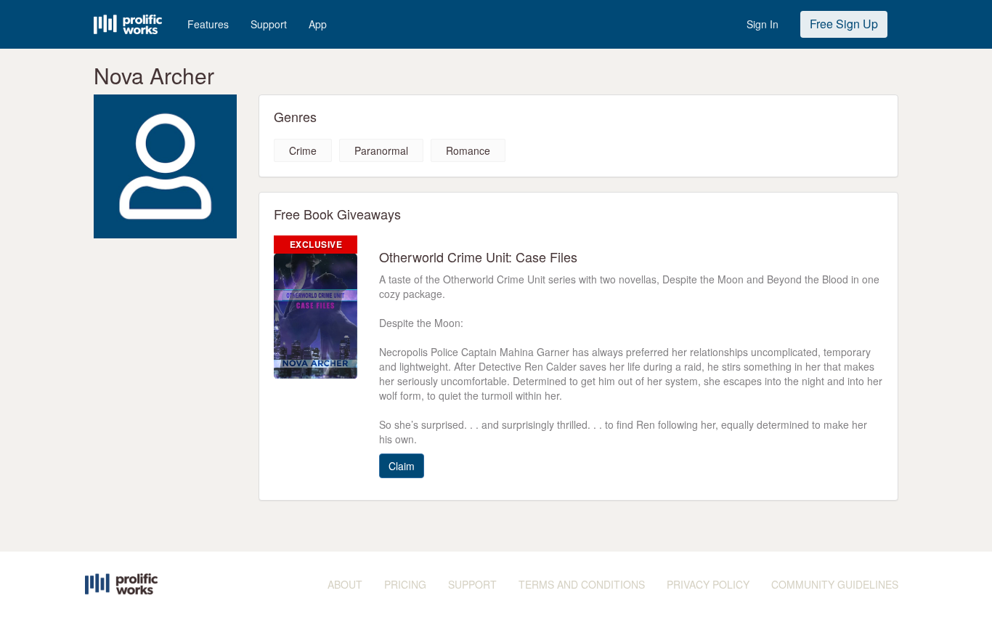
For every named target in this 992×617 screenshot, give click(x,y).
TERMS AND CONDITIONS (582, 584)
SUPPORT (472, 584)
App (318, 24)
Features (208, 24)
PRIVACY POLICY (708, 584)
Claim (402, 466)
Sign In (762, 24)
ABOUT (345, 584)
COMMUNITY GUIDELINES (834, 584)
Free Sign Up (844, 23)
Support (269, 24)
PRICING (405, 584)
